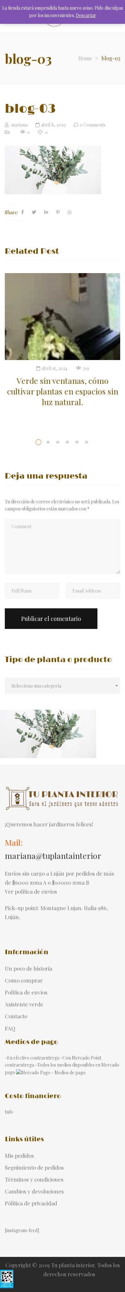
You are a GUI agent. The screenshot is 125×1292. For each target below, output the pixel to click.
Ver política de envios (31, 891)
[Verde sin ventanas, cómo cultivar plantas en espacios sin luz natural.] (62, 316)
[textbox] (62, 686)
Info (9, 1112)
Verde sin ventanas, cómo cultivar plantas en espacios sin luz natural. (62, 391)
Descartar (86, 15)
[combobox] (62, 686)
